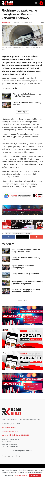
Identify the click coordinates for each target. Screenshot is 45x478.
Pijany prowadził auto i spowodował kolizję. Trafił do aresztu (27, 95)
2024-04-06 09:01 (18, 22)
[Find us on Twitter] (13, 456)
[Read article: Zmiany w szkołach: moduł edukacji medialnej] (6, 105)
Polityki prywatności (20, 475)
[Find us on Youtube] (9, 456)
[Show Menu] (36, 3)
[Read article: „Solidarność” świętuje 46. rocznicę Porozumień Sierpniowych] (6, 291)
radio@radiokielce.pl (9, 427)
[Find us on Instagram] (5, 456)
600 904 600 (24, 435)
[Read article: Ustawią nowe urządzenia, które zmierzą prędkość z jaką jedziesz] (6, 283)
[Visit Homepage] (8, 3)
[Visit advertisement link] (22, 315)
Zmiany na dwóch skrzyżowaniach (25, 273)
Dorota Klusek (6, 22)
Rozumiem (35, 475)
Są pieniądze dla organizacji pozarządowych (23, 266)
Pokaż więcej (22, 112)
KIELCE (8, 233)
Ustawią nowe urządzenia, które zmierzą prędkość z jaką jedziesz (27, 282)
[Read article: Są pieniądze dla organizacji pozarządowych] (6, 267)
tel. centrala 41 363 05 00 (10, 431)
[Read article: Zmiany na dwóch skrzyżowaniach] (6, 275)
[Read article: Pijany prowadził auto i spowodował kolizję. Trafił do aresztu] (6, 96)
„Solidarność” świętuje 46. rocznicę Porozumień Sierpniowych (26, 290)
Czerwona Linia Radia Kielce (11, 435)
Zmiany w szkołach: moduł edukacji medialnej (27, 103)
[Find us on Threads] (16, 456)
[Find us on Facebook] (2, 456)
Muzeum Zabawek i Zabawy (22, 233)
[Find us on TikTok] (20, 456)
